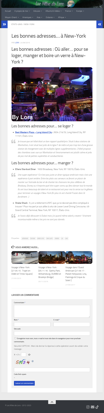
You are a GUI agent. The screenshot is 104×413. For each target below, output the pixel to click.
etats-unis (40, 238)
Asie (38, 17)
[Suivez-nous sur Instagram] (88, 407)
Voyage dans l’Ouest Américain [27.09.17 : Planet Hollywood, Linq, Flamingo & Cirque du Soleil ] (76, 274)
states (57, 238)
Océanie (49, 17)
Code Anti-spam (20, 374)
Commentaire (19, 303)
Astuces (36, 11)
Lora (17, 43)
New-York (29, 24)
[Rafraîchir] (32, 361)
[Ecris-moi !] (92, 407)
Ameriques (26, 17)
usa (66, 238)
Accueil (8, 11)
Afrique (61, 17)
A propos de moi (21, 11)
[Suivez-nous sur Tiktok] (97, 407)
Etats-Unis (16, 24)
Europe (79, 11)
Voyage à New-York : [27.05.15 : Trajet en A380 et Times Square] (21, 270)
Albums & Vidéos (53, 11)
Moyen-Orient (11, 17)
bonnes (32, 238)
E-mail (57, 320)
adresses (25, 238)
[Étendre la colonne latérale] (4, 24)
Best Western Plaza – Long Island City (33, 132)
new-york (49, 238)
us (62, 238)
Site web (17, 329)
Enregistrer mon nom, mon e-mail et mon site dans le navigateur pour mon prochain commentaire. (47, 340)
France (68, 11)
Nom (16, 320)
